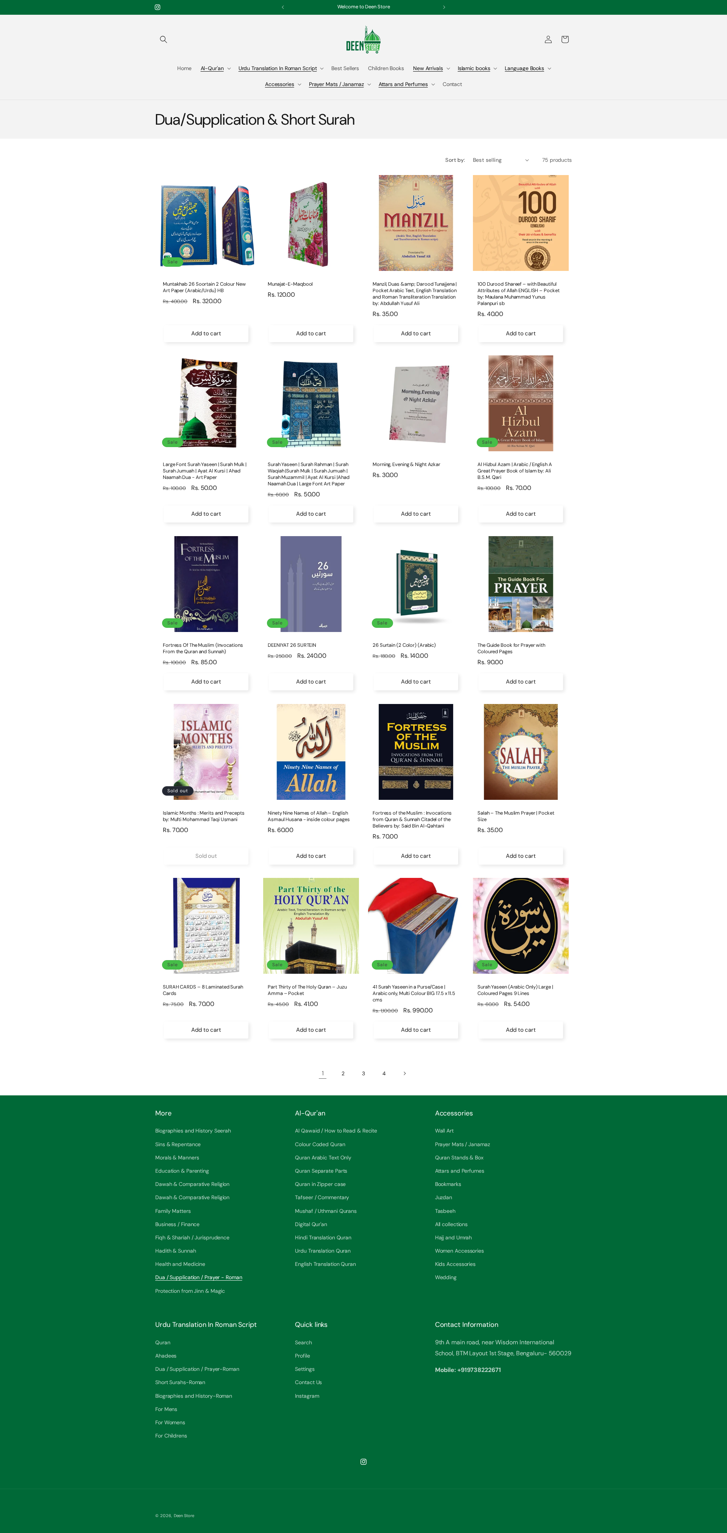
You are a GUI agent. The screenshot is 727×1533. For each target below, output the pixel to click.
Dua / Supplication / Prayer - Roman (198, 1277)
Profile (302, 1355)
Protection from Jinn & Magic (190, 1290)
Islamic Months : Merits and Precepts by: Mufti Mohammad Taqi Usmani (203, 816)
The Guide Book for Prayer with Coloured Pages (511, 648)
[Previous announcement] (283, 7)
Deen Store (184, 1515)
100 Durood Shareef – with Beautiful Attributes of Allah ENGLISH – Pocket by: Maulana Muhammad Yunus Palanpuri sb (518, 294)
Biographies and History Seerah (193, 1131)
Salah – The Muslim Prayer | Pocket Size (515, 816)
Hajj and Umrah (453, 1237)
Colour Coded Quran (320, 1144)
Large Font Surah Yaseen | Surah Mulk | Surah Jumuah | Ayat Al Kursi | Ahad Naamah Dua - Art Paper (204, 470)
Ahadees (165, 1355)
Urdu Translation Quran (323, 1250)
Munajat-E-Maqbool (290, 284)
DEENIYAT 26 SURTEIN (292, 645)
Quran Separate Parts (321, 1170)
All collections (451, 1224)
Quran (162, 1342)
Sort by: (455, 159)
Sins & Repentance (178, 1144)
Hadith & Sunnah (175, 1250)
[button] (163, 39)
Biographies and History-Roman (193, 1395)
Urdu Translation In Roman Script (278, 68)
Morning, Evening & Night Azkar (406, 464)
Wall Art (444, 1131)
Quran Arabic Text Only (323, 1157)
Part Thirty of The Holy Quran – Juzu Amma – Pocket (307, 990)
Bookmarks (448, 1184)
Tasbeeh (445, 1211)
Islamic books (474, 68)
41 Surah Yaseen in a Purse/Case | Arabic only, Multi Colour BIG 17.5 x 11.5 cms (414, 993)
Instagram (307, 1395)
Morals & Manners (177, 1157)
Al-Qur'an (212, 68)
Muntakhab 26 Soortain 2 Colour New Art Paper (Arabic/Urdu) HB (204, 287)
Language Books (524, 68)
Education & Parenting (182, 1170)
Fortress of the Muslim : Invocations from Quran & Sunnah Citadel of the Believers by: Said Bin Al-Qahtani (412, 819)
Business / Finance (177, 1224)
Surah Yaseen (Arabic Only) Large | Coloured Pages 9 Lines (515, 990)
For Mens (166, 1408)
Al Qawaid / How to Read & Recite (336, 1131)
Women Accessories (459, 1250)
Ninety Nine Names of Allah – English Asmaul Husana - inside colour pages (309, 816)
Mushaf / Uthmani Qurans (326, 1211)
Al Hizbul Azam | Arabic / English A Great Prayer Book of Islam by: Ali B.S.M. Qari (514, 470)
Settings (304, 1369)
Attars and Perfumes (403, 84)
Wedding (446, 1277)
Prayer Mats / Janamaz (336, 84)
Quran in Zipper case (320, 1184)
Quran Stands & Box (459, 1157)
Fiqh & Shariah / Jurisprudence (192, 1237)
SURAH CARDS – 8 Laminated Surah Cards (203, 990)
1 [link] (323, 1073)
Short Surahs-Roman (180, 1382)
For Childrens (171, 1435)
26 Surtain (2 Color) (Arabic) (404, 645)
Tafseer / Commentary (322, 1197)
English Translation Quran (325, 1264)
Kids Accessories (455, 1264)
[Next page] (404, 1073)
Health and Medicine (180, 1264)
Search (303, 1342)
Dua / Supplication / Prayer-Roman (197, 1369)
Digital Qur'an (311, 1224)
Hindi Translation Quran (323, 1237)
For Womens (170, 1422)
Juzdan (443, 1197)
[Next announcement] (444, 7)
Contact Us (308, 1382)
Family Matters (173, 1211)
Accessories (279, 84)
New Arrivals (428, 68)
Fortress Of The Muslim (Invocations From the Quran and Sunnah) (203, 648)
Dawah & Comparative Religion (192, 1184)
